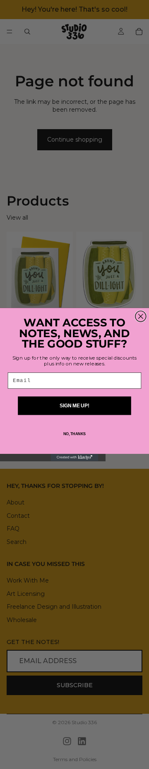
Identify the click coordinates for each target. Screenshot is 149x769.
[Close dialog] (140, 316)
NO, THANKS (74, 434)
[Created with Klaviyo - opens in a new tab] (74, 457)
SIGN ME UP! (74, 405)
